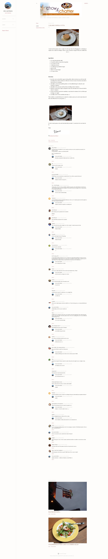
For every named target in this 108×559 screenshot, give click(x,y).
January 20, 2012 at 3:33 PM (68, 403)
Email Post (53, 140)
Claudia (53, 223)
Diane (53, 268)
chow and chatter (58, 156)
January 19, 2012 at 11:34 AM (61, 217)
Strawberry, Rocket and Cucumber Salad (63, 544)
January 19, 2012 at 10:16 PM (67, 283)
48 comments (53, 546)
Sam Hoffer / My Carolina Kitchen (58, 347)
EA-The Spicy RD (55, 256)
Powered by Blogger (63, 553)
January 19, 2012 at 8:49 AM (63, 174)
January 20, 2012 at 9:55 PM (67, 374)
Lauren (53, 336)
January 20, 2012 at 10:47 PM (67, 407)
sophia (53, 414)
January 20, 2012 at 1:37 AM (65, 325)
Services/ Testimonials (52, 17)
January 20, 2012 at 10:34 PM (67, 396)
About (44, 17)
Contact (64, 17)
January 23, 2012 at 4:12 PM (62, 444)
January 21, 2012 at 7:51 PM (59, 437)
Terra (53, 312)
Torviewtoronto (55, 245)
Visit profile (8, 13)
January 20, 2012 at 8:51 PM (67, 340)
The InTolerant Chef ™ (56, 325)
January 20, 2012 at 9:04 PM (67, 363)
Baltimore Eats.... (54, 512)
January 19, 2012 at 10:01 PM (67, 272)
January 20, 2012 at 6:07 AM (59, 336)
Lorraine (53, 301)
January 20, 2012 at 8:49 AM (61, 371)
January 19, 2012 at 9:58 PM (67, 202)
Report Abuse (5, 30)
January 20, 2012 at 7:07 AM (58, 359)
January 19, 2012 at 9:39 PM (59, 301)
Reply (53, 161)
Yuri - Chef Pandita (55, 185)
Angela (53, 437)
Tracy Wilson (54, 147)
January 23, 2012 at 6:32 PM (67, 450)
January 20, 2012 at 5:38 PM (59, 414)
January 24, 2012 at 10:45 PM (64, 456)
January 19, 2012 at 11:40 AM (59, 223)
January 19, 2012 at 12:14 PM (60, 234)
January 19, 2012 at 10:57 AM (60, 198)
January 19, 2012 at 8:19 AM (61, 147)
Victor (53, 425)
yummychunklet (55, 174)
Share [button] (37, 23)
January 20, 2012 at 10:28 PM (67, 385)
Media (59, 17)
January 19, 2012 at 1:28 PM (62, 245)
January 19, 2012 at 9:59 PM (67, 227)
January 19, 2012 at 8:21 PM (59, 279)
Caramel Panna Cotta (40, 27)
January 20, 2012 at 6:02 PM (59, 425)
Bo (52, 163)
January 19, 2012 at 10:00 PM (67, 261)
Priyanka (53, 234)
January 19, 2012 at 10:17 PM (63, 307)
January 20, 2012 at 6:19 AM (69, 347)
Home (41, 17)
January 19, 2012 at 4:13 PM (63, 256)
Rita (52, 359)
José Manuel (54, 210)
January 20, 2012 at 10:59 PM (64, 432)
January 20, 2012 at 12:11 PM (67, 329)
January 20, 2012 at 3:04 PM (60, 392)
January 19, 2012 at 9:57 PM (67, 190)
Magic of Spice (55, 444)
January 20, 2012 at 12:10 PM (67, 318)
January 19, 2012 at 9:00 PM (60, 290)
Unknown (54, 198)
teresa (53, 279)
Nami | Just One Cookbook (57, 450)
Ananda (53, 392)
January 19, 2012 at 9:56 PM (67, 156)
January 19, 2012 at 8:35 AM (57, 163)
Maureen (53, 290)
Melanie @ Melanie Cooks (57, 382)
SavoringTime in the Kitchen (57, 403)
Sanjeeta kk (54, 371)
